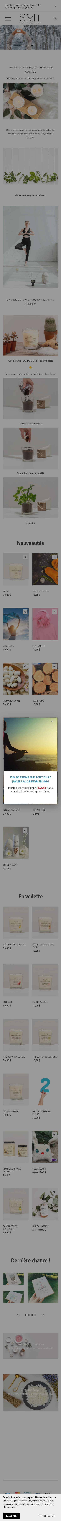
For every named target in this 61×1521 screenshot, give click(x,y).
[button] (47, 1516)
